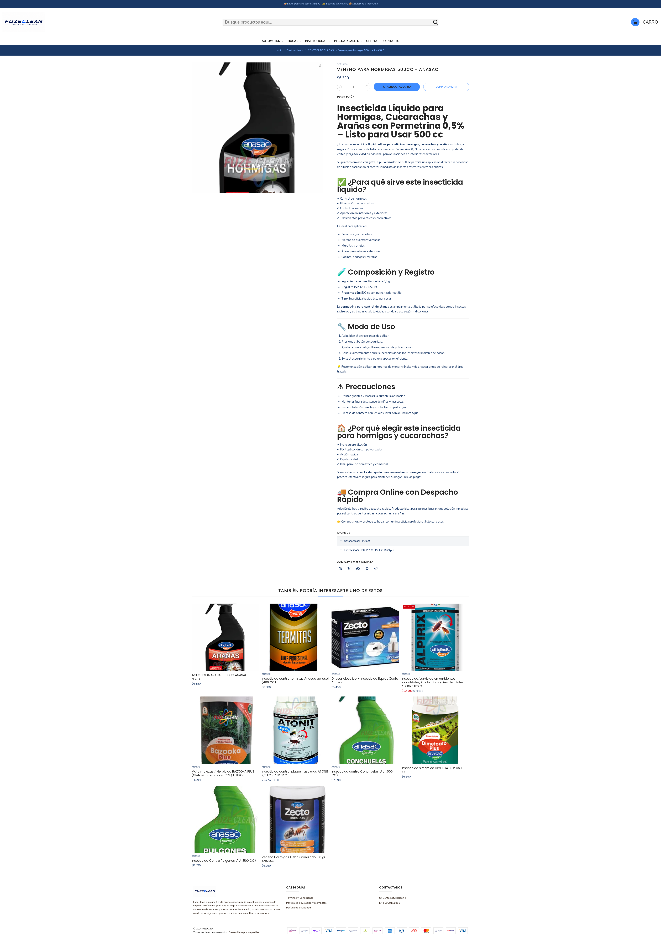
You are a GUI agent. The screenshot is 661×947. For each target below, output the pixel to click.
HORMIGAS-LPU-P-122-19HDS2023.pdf (369, 550)
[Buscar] (435, 22)
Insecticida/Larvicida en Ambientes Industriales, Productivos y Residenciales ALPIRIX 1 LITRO (432, 682)
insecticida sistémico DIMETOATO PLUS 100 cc (433, 770)
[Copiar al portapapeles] (376, 569)
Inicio (279, 50)
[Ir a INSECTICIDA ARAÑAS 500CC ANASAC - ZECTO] (225, 637)
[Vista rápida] (255, 637)
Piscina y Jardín (295, 50)
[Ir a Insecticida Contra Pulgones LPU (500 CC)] (225, 819)
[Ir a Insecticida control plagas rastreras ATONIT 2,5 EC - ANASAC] (295, 730)
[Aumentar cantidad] (367, 87)
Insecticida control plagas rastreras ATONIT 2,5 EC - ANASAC (295, 773)
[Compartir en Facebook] (340, 569)
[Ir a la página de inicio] (23, 22)
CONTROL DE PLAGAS (321, 50)
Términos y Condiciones (299, 898)
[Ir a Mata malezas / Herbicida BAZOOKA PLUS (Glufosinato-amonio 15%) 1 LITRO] (225, 730)
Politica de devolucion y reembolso (306, 903)
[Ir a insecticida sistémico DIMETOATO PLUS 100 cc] (435, 730)
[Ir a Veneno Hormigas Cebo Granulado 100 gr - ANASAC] (295, 819)
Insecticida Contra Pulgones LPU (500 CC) (224, 861)
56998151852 (391, 903)
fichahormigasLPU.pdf (357, 541)
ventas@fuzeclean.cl (394, 898)
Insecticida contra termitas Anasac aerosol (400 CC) (295, 680)
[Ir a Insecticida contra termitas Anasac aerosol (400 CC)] (295, 637)
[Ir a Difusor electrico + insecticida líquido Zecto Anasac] (365, 637)
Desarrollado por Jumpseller (244, 932)
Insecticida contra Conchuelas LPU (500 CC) (362, 773)
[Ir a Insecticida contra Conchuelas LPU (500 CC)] (365, 730)
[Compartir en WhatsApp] (358, 569)
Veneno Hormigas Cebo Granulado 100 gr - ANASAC (295, 859)
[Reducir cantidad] (340, 87)
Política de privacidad (298, 907)
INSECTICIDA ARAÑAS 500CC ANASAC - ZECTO (221, 677)
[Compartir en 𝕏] (349, 569)
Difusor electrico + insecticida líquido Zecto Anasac (365, 680)
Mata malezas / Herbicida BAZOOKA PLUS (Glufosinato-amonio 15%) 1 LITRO (223, 773)
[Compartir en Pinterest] (367, 569)
